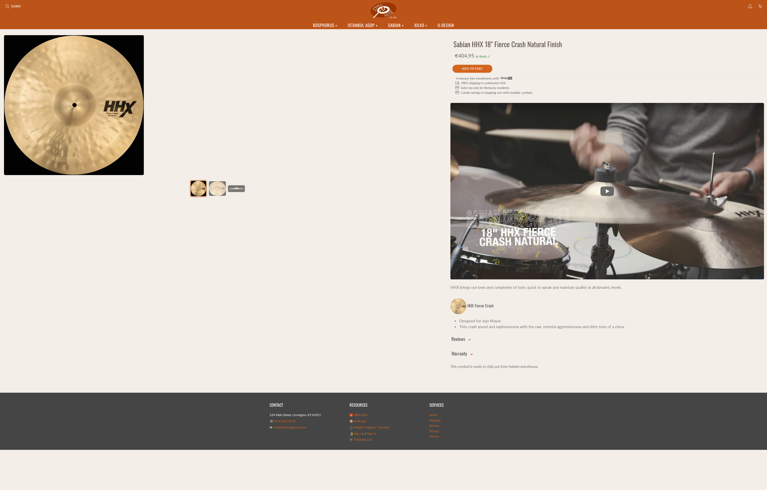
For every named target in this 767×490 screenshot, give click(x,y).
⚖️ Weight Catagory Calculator (370, 427)
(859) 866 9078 (284, 421)
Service (434, 436)
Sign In (371, 433)
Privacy (434, 431)
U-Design (446, 25)
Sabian (395, 25)
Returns (434, 425)
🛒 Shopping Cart (361, 439)
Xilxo (419, 25)
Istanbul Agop (362, 25)
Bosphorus (324, 25)
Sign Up (359, 433)
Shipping (435, 420)
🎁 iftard (358, 415)
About (433, 415)
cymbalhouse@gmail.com (289, 427)
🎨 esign (358, 421)
